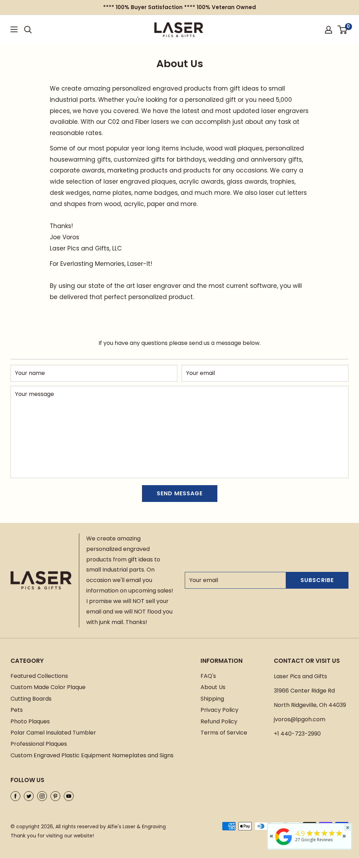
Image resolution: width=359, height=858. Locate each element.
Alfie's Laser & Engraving (136, 826)
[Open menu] (14, 29)
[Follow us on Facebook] (15, 795)
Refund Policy (219, 721)
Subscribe (317, 580)
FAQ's (208, 676)
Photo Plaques (30, 721)
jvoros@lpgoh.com (299, 719)
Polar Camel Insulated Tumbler (53, 733)
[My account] (328, 30)
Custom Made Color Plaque (48, 687)
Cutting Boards (31, 699)
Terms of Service (224, 733)
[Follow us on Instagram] (42, 795)
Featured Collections (39, 676)
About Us (213, 687)
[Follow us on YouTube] (69, 795)
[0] (342, 30)
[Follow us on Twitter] (29, 795)
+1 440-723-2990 (297, 734)
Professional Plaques (39, 744)
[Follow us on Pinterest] (55, 795)
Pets (17, 710)
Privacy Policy (219, 710)
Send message (180, 493)
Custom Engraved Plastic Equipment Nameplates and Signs (92, 755)
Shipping (212, 699)
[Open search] (28, 30)
